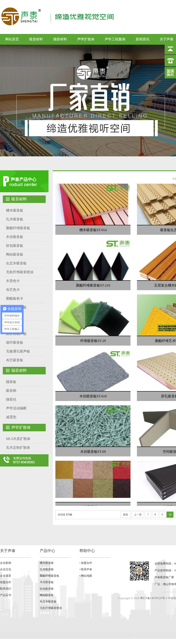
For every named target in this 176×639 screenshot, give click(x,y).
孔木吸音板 (14, 219)
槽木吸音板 (14, 210)
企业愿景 (5, 575)
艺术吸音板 (14, 325)
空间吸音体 (14, 316)
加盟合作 (5, 582)
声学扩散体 (85, 39)
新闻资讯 (142, 39)
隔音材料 (60, 39)
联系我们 (5, 588)
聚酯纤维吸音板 (18, 228)
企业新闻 (5, 562)
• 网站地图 (85, 575)
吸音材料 (36, 39)
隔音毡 (11, 399)
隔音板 (11, 382)
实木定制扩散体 (18, 447)
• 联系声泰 (85, 569)
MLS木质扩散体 (18, 439)
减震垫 (11, 417)
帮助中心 (87, 551)
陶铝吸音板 (14, 254)
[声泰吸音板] (88, 100)
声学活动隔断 (16, 408)
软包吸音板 (14, 245)
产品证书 (5, 595)
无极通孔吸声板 (18, 351)
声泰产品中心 (23, 179)
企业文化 (5, 569)
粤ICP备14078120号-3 (153, 598)
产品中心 (47, 551)
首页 (125, 514)
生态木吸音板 (16, 263)
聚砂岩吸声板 (16, 334)
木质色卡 (13, 281)
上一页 (138, 514)
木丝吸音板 (14, 237)
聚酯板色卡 (14, 298)
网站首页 (12, 39)
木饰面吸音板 (16, 307)
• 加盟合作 (85, 562)
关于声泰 (7, 551)
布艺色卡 (13, 289)
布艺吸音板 (14, 360)
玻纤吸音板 (14, 342)
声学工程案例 (115, 39)
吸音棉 (11, 390)
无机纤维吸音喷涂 (19, 272)
